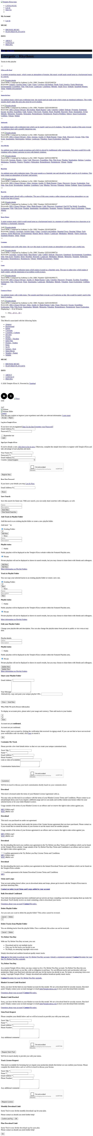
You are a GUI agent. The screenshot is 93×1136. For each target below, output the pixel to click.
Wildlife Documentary (14, 89)
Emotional (82, 110)
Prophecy (27, 162)
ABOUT (8, 41)
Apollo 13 (42, 137)
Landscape (38, 87)
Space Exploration (79, 114)
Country (4, 460)
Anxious (34, 137)
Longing (87, 160)
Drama (7, 337)
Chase (34, 84)
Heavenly (64, 112)
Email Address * (7, 680)
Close (4, 702)
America (12, 84)
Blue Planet (32, 255)
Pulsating (43, 139)
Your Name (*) (6, 453)
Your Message (6, 692)
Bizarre (19, 160)
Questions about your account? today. (19, 904)
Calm (29, 84)
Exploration (81, 183)
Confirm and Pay (7, 1119)
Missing (47, 185)
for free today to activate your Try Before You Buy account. (25, 957)
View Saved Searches (9, 512)
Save (3, 719)
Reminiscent (47, 114)
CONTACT (9, 43)
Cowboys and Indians (45, 84)
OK (16, 1119)
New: (6, 536)
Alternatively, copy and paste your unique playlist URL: (21, 694)
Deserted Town (62, 231)
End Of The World (70, 206)
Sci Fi (7, 347)
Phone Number (6, 757)
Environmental (6, 87)
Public (6, 549)
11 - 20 (12, 313)
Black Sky (3, 192)
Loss (41, 185)
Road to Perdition (59, 114)
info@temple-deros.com (48, 989)
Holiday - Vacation (12, 339)
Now (3, 586)
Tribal (3, 89)
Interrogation (19, 139)
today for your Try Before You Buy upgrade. (21, 978)
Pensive (20, 162)
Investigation (18, 185)
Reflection (84, 257)
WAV (3, 812)
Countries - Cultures (12, 333)
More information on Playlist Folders (14, 569)
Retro (7, 345)
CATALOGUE (11, 6)
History (46, 233)
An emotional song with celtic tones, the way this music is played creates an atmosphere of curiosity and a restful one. (43, 247)
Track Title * (5, 750)
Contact (3, 413)
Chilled (61, 110)
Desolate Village (75, 231)
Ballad (7, 328)
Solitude (71, 87)
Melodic (54, 87)
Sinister (67, 185)
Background (9, 326)
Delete (11, 917)
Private (6, 557)
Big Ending (31, 110)
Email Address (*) (7, 429)
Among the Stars (5, 95)
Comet (3, 265)
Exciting (10, 112)
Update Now (6, 667)
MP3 (3, 809)
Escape (3, 112)
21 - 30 (17, 313)
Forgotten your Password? (43, 427)
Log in (7, 8)
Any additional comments (10, 1037)
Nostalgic (19, 114)
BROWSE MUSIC (12, 30)
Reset (4, 492)
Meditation (5, 162)
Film (22, 87)
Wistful (17, 116)
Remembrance (37, 114)
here (29, 733)
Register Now (6, 474)
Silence (69, 114)
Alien (29, 137)
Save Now (5, 510)
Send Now (11, 702)
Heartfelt (57, 112)
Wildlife (8, 355)
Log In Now (30, 484)
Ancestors (19, 231)
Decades (8, 335)
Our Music (10, 51)
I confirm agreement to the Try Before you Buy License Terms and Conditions (32, 853)
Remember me (9, 436)
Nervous (53, 185)
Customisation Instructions (10, 766)
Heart (51, 112)
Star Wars (65, 139)
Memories (11, 114)
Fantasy (30, 112)
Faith (24, 112)
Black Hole (4, 168)
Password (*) (5, 431)
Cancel (4, 917)
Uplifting (4, 116)
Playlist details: (6, 638)
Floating (45, 112)
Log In (7, 21)
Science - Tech (10, 349)
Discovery (70, 137)
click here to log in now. (26, 447)
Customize (5, 781)
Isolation (27, 185)
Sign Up (8, 10)
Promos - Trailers (11, 343)
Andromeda (4, 122)
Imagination (78, 112)
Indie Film (9, 341)
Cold (29, 160)
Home (3, 51)
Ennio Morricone (77, 84)
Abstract (8, 324)
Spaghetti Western (81, 87)
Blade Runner (41, 110)
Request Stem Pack (8, 1052)
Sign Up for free (28, 427)
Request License (7, 1102)
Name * (4, 753)
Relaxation (27, 114)
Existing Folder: (9, 529)
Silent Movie (10, 351)
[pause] (11, 399)
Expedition (16, 87)
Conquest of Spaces (6, 290)
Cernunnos (4, 242)
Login (3, 438)
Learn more (66, 415)
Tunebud (32, 383)
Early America (64, 84)
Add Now (5, 533)
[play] (4, 399)
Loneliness (46, 87)
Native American (80, 233)
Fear (87, 183)
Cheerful (54, 110)
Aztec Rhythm (5, 145)
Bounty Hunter (5, 217)
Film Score (29, 87)
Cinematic (9, 331)
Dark (64, 137)
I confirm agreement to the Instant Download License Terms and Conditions (31, 872)
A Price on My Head (6, 70)
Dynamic (75, 110)
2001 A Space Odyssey (17, 110)
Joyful (85, 112)
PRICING (9, 45)
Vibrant (11, 116)
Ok (3, 737)
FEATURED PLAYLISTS (15, 32)
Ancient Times (21, 84)
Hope (71, 112)
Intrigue (28, 139)
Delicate (68, 110)
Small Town (62, 87)
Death (56, 84)
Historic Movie (38, 233)
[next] (17, 399)
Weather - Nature (11, 353)
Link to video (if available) (10, 760)
